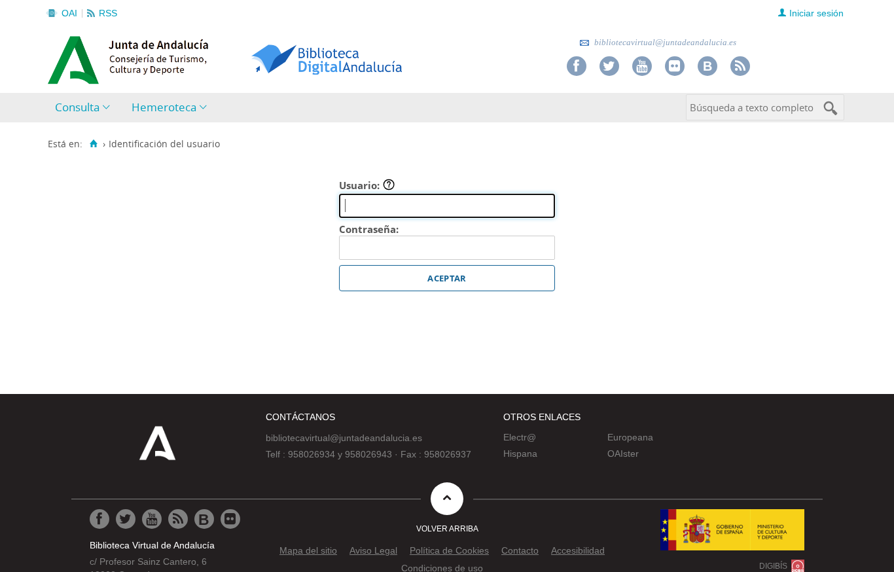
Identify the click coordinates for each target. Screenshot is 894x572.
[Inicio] (93, 144)
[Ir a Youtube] (642, 66)
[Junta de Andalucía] (77, 56)
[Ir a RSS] (740, 66)
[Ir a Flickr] (675, 66)
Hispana (520, 453)
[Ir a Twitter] (609, 66)
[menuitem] (85, 107)
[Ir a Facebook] (576, 66)
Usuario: (360, 185)
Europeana (630, 437)
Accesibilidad (578, 550)
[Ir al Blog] (707, 66)
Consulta (77, 107)
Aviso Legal (373, 550)
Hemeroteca (164, 107)
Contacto (520, 550)
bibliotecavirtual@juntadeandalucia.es (664, 42)
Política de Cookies (449, 550)
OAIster (623, 453)
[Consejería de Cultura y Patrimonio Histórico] (179, 58)
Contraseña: (369, 229)
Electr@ (519, 437)
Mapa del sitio (308, 550)
